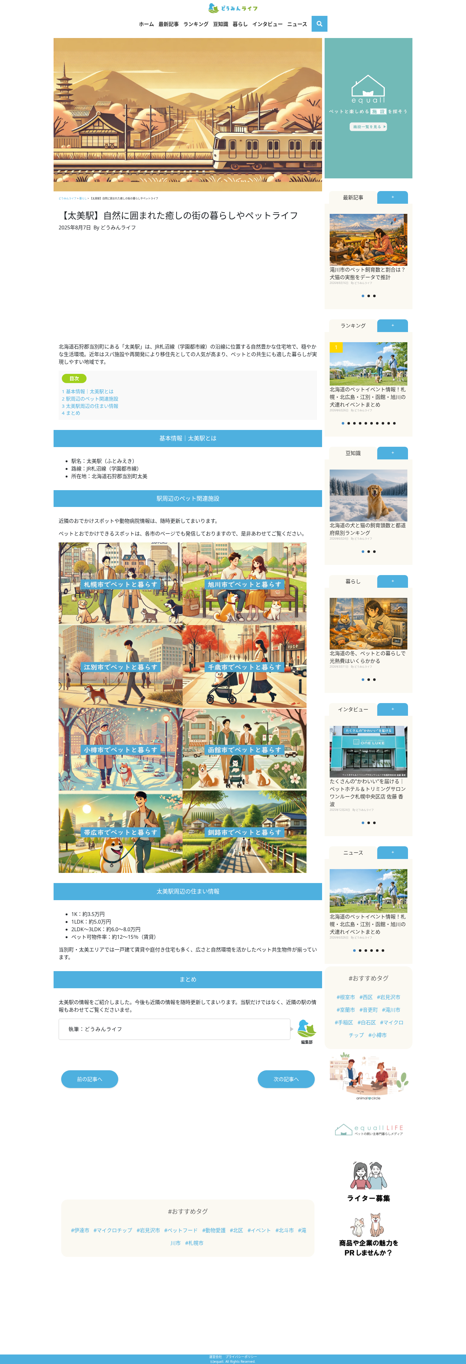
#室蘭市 (346, 1009)
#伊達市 (81, 1230)
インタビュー (267, 24)
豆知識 (220, 24)
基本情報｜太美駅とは (87, 391)
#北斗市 (285, 1230)
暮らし (240, 24)
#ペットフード (181, 1230)
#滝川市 (391, 1009)
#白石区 (367, 1022)
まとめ (71, 413)
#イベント (260, 1230)
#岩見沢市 (149, 1230)
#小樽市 (377, 1035)
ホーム (146, 24)
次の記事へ (286, 1079)
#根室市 (346, 997)
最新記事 (169, 24)
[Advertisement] (188, 291)
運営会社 (216, 1356)
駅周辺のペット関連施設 (90, 398)
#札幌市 (194, 1242)
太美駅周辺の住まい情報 (90, 406)
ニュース (297, 24)
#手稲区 (344, 1022)
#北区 (237, 1230)
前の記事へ (89, 1079)
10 (394, 423)
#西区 (366, 997)
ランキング (196, 24)
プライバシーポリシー (241, 1356)
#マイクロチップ (113, 1230)
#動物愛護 (214, 1230)
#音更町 (369, 1009)
